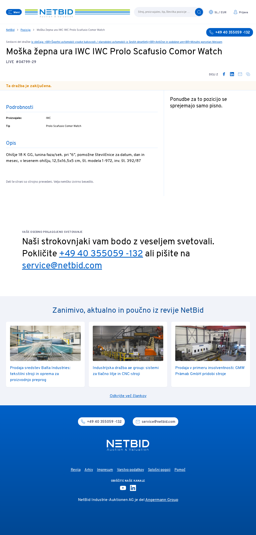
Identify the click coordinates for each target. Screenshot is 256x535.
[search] (199, 12)
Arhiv (88, 470)
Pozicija (25, 30)
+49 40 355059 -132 (101, 254)
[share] (248, 74)
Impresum (105, 470)
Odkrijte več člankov (128, 396)
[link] (224, 74)
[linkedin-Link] (133, 487)
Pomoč (180, 470)
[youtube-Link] (123, 487)
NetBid (10, 30)
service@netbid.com (62, 266)
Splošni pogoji (159, 470)
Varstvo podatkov (130, 470)
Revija (75, 470)
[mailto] (240, 74)
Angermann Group (161, 499)
